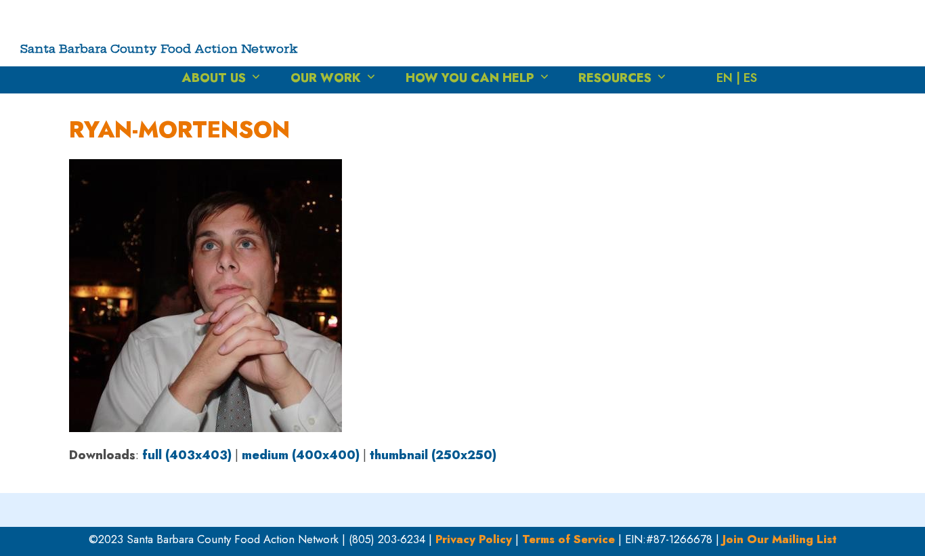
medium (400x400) (301, 455)
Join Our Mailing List (780, 539)
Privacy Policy (473, 539)
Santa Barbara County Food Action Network (159, 48)
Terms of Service (568, 539)
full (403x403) (187, 455)
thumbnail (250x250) (433, 455)
